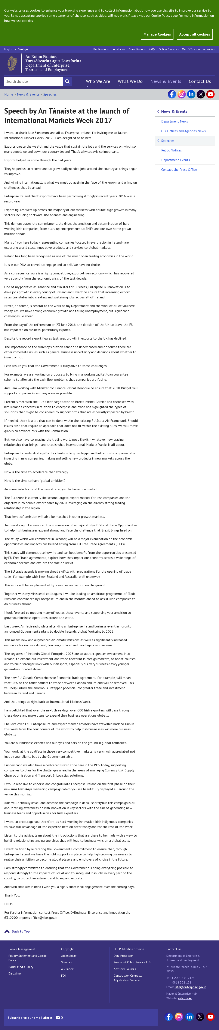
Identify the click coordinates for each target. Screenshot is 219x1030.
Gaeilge (23, 49)
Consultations (137, 49)
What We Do (130, 81)
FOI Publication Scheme (129, 949)
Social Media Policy (21, 967)
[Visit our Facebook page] (172, 94)
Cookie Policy (160, 15)
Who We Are (98, 81)
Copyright (67, 949)
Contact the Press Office (179, 169)
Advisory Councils (125, 969)
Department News (174, 121)
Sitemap (66, 962)
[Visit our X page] (201, 94)
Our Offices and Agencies (198, 49)
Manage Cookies (157, 34)
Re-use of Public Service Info (132, 962)
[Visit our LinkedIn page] (191, 94)
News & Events (165, 81)
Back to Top (21, 931)
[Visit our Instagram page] (181, 94)
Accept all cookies (194, 34)
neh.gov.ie (185, 998)
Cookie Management (22, 949)
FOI (63, 976)
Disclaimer (15, 973)
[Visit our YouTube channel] (210, 94)
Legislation (119, 49)
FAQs (152, 49)
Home (8, 94)
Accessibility (69, 956)
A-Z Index (67, 969)
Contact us (174, 949)
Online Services (169, 49)
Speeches (50, 94)
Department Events (175, 160)
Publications (101, 49)
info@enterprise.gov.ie (190, 987)
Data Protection (123, 956)
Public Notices (171, 150)
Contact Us (200, 81)
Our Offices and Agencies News (183, 131)
